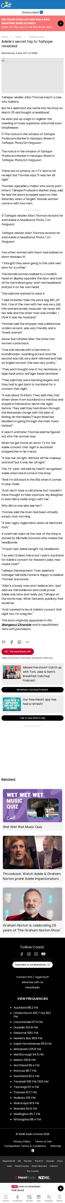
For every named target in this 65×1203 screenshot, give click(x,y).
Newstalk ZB (9, 1161)
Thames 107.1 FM (25, 1092)
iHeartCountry (22, 1166)
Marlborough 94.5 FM (29, 1054)
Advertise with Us (32, 982)
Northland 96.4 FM (26, 1065)
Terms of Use (43, 1141)
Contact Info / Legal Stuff (32, 977)
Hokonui (54, 1166)
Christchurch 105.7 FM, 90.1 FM (32, 1015)
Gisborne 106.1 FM (26, 1033)
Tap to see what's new (32, 708)
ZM (19, 1161)
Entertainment (36, 36)
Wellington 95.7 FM (27, 1114)
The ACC (39, 1161)
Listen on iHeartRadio (32, 1188)
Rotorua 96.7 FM (25, 1071)
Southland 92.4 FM (26, 1076)
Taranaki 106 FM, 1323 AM (31, 1081)
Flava (60, 1161)
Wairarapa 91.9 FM (26, 1103)
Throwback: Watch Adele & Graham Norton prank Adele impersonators (32, 858)
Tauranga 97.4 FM (26, 1087)
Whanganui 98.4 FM (27, 1119)
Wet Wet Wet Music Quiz (32, 809)
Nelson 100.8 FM (25, 1060)
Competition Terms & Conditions (25, 1146)
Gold (9, 1166)
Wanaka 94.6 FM (25, 1109)
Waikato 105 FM (24, 1098)
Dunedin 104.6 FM (26, 1027)
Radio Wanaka (39, 1166)
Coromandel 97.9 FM (28, 1022)
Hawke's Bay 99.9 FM (28, 1038)
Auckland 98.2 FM (26, 1008)
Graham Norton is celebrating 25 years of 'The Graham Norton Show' (32, 910)
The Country (33, 1171)
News (18, 36)
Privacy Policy (22, 1141)
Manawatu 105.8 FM (27, 1049)
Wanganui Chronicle (16, 625)
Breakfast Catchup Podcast (32, 677)
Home (4, 36)
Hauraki (50, 1161)
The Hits (28, 1161)
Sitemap (55, 1146)
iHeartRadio (32, 987)
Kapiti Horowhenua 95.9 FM (32, 1044)
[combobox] (27, 642)
